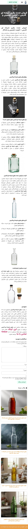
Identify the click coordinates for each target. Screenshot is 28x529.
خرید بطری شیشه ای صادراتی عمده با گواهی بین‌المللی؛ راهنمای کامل (14, 520)
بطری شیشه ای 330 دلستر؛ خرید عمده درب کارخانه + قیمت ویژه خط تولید (14, 452)
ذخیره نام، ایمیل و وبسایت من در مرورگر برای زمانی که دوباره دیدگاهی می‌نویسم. (14, 378)
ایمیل (25, 370)
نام (25, 364)
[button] (22, 2)
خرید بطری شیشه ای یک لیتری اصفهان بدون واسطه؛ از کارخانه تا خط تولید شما (14, 418)
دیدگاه (25, 346)
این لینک (12, 329)
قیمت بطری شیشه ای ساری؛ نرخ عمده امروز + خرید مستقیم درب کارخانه (14, 486)
